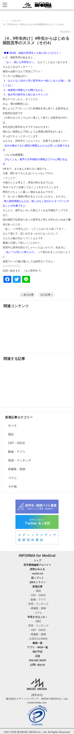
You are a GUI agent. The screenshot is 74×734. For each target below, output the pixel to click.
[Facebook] (7, 280)
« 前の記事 (27, 294)
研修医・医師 (15, 469)
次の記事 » (46, 294)
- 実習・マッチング (37, 603)
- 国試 (37, 590)
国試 (9, 434)
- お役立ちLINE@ (37, 638)
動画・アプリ (15, 451)
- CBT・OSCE (37, 595)
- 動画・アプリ (37, 599)
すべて (11, 425)
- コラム (37, 612)
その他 (11, 486)
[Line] (26, 280)
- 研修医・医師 (37, 608)
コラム (11, 477)
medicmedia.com (37, 702)
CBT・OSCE (15, 443)
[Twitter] (16, 280)
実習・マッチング (18, 460)
